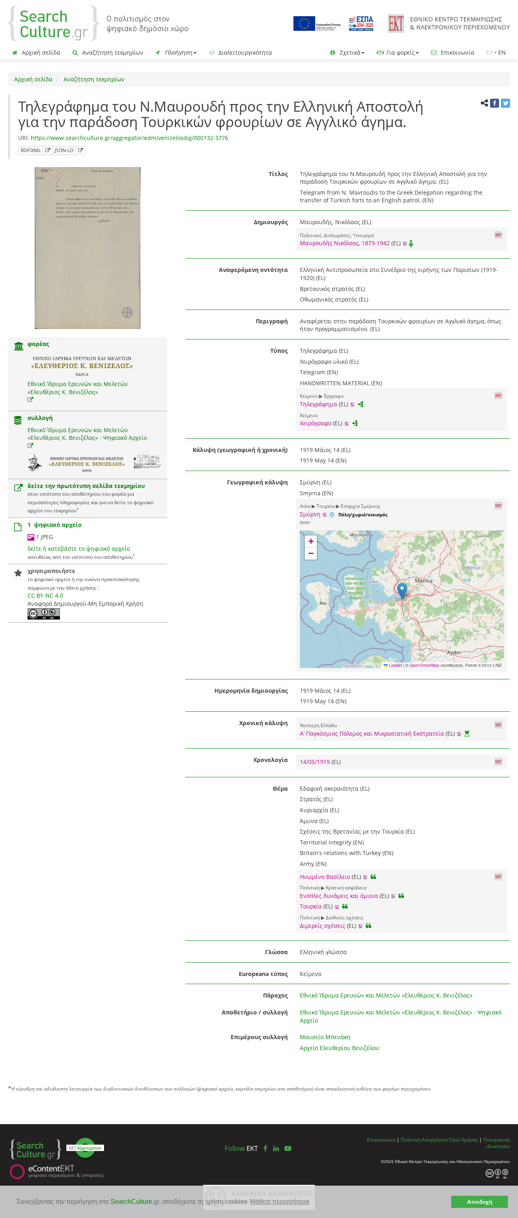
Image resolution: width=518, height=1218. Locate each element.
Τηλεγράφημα (318, 404)
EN (502, 52)
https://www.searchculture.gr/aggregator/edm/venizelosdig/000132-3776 (129, 138)
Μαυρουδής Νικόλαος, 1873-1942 (345, 243)
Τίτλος (278, 174)
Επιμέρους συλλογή (259, 1037)
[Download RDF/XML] (48, 150)
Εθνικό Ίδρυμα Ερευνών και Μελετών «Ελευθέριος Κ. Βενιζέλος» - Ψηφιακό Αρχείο (87, 434)
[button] (402, 591)
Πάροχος (275, 995)
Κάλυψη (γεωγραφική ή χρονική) (240, 450)
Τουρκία (311, 906)
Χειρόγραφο (315, 423)
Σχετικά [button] (349, 52)
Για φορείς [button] (400, 52)
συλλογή (40, 418)
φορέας (38, 344)
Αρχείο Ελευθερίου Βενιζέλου (339, 1048)
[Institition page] (19, 347)
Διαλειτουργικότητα (244, 52)
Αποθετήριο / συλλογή (255, 1012)
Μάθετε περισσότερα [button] (279, 1201)
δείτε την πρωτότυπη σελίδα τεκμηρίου (86, 486)
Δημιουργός (271, 222)
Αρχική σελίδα (40, 52)
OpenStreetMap (424, 665)
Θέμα (280, 788)
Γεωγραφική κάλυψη (257, 482)
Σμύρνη (310, 514)
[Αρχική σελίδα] (98, 23)
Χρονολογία (270, 760)
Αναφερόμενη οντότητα (253, 270)
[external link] (30, 399)
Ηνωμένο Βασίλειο (325, 877)
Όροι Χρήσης (463, 1139)
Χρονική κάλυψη (263, 723)
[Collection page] (17, 421)
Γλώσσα (276, 952)
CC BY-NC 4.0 (45, 595)
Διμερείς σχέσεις (322, 925)
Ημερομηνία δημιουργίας (251, 690)
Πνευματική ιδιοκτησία (496, 1143)
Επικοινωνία (456, 52)
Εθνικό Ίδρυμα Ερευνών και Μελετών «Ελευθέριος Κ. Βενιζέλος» (78, 388)
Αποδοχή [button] (480, 1202)
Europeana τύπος (263, 974)
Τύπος (279, 350)
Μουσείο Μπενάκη (325, 1037)
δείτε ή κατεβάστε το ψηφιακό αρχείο (79, 548)
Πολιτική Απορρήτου (424, 1139)
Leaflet (395, 665)
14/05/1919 (315, 762)
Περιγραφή (272, 321)
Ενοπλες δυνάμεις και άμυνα (339, 896)
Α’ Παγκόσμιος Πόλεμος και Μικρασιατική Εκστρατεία (372, 733)
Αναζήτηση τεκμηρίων (112, 52)
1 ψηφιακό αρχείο (55, 524)
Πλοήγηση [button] (178, 52)
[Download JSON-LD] (80, 150)
